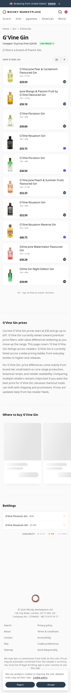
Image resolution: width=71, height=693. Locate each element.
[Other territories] (66, 12)
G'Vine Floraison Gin (16, 516)
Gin (14, 28)
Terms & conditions (48, 631)
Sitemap (8, 649)
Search (8, 625)
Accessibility (44, 637)
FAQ (6, 643)
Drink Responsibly (47, 649)
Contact (8, 637)
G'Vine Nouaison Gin (16, 525)
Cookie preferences (48, 643)
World (62, 19)
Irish (18, 19)
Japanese (31, 19)
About (7, 631)
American (48, 19)
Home (6, 28)
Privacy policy (44, 625)
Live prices (46, 43)
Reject (20, 684)
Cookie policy (40, 677)
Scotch (7, 19)
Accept (50, 684)
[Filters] (57, 59)
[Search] (60, 12)
